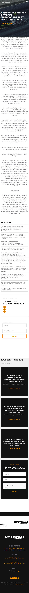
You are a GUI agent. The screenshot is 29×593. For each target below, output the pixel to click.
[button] (27, 2)
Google (18, 571)
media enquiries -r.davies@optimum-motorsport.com (14, 562)
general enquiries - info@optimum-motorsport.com (14, 558)
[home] (6, 2)
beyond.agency (20, 584)
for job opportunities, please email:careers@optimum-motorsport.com (14, 549)
